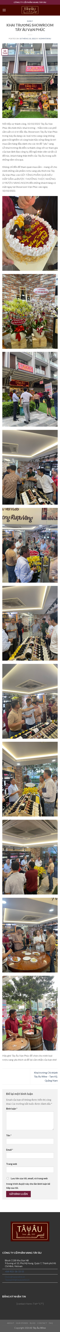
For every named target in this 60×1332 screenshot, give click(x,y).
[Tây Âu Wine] (30, 10)
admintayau (45, 39)
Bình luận (11, 1108)
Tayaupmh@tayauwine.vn (17, 1279)
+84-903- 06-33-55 (14, 1271)
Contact (42, 1323)
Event (30, 21)
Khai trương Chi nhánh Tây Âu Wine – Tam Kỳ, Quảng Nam (46, 1076)
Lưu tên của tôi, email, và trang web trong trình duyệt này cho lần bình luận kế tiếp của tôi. (28, 1183)
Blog (32, 1323)
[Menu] (4, 10)
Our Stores (22, 1323)
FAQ (51, 1323)
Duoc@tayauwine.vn (15, 1276)
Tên (8, 1135)
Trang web (11, 1164)
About (10, 1323)
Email (9, 1149)
